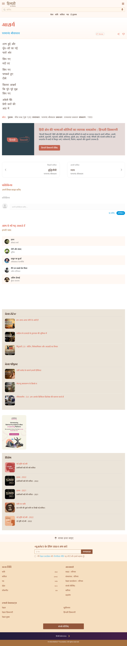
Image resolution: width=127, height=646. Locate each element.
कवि (56, 14)
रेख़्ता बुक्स (6, 617)
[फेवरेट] (123, 34)
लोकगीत (30, 590)
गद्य (67, 14)
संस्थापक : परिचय (71, 576)
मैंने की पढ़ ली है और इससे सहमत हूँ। (61, 556)
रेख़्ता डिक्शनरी (7, 612)
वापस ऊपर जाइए (65, 538)
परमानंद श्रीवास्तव (11, 33)
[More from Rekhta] (123, 4)
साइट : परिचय (70, 572)
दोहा (30, 586)
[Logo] (11, 4)
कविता (62, 14)
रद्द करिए (112, 213)
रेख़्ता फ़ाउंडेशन (45, 556)
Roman (101, 34)
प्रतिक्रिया (121, 213)
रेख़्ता (4, 608)
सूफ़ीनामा (67, 608)
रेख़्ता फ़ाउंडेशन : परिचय (74, 581)
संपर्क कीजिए (70, 586)
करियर (67, 590)
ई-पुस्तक (74, 14)
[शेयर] (118, 34)
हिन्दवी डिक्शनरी (70, 612)
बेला (51, 14)
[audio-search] (122, 9)
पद (30, 581)
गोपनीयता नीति (58, 556)
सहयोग (68, 595)
